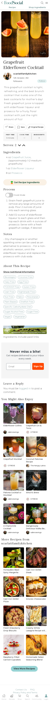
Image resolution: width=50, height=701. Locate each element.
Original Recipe (37, 127)
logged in (25, 388)
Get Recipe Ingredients (27, 182)
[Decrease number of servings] (19, 146)
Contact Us (21, 689)
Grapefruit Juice (21, 157)
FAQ (32, 689)
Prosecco (16, 173)
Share (11, 127)
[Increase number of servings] (24, 146)
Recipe (12, 7)
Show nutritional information (19, 272)
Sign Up (38, 366)
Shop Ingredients (37, 7)
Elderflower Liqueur (22, 168)
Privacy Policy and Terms (25, 692)
